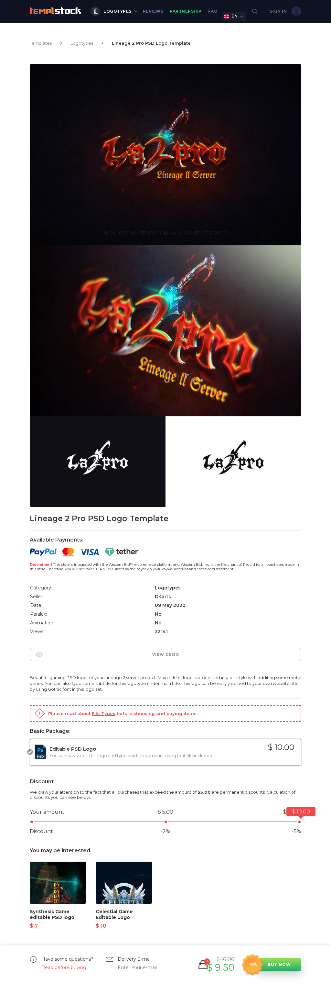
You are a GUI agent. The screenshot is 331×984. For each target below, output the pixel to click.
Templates (41, 43)
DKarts (163, 596)
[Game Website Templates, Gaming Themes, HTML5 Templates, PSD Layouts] (55, 10)
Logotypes (117, 11)
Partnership (186, 11)
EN (234, 16)
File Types (103, 713)
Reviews (153, 11)
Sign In (278, 11)
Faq (213, 11)
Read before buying (63, 967)
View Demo (165, 654)
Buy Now (279, 964)
